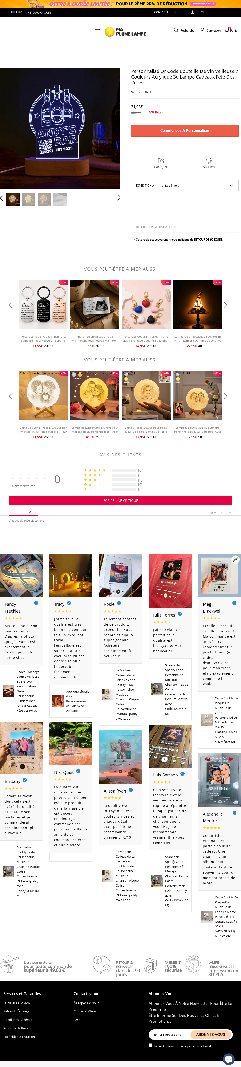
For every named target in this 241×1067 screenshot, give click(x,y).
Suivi (200, 12)
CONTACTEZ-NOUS (166, 12)
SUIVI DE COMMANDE (19, 1003)
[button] (11, 128)
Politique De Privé (16, 1028)
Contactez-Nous (85, 1011)
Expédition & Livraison (19, 1036)
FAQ (77, 1019)
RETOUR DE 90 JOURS (208, 239)
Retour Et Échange (16, 1011)
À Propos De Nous (86, 1003)
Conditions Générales (18, 1019)
